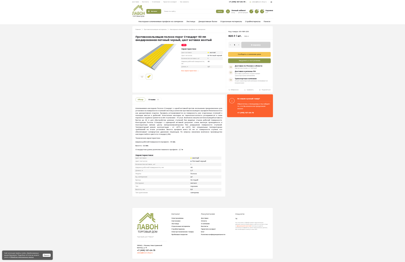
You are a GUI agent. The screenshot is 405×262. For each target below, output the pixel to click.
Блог (202, 232)
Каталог (154, 11)
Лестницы (190, 22)
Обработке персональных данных (22, 257)
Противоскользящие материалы (155, 29)
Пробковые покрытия (179, 234)
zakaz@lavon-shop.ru (259, 2)
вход (233, 12)
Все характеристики (189, 71)
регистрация (243, 12)
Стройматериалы (253, 22)
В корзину (256, 45)
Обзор (140, 100)
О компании (156, 2)
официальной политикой (243, 226)
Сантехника (175, 221)
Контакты (145, 2)
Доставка (135, 2)
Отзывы (153, 100)
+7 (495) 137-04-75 (237, 2)
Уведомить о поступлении (249, 61)
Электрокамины (177, 218)
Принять (47, 255)
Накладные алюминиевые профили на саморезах (160, 22)
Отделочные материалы (231, 22)
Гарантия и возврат (170, 2)
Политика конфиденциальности (213, 234)
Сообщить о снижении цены (249, 54)
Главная (138, 29)
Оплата (204, 221)
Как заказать (184, 2)
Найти (220, 11)
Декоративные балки (207, 22)
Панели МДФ (269, 22)
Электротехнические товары (182, 232)
